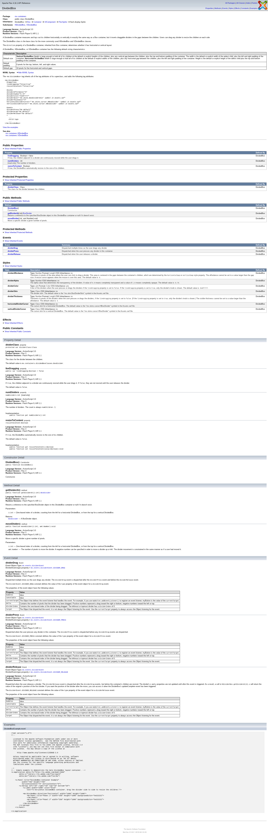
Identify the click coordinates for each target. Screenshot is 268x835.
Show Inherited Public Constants (17, 331)
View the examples (10, 127)
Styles (231, 8)
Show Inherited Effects (13, 323)
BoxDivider (27, 213)
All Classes (240, 3)
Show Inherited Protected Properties (19, 180)
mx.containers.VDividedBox (17, 135)
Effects (237, 8)
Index (248, 3)
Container (37, 22)
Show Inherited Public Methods (17, 201)
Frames (254, 3)
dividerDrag (13, 248)
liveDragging (13, 156)
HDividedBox (20, 25)
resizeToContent (15, 166)
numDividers (13, 161)
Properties (209, 8)
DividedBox (13, 208)
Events (225, 8)
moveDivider (13, 218)
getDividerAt (13, 213)
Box (28, 22)
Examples (253, 8)
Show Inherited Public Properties (17, 149)
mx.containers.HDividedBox (17, 133)
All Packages (230, 3)
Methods (218, 8)
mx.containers (20, 16)
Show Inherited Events (13, 241)
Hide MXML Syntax (26, 72)
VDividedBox (31, 25)
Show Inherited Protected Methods (18, 232)
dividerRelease (14, 254)
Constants (245, 8)
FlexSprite (63, 22)
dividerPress (13, 251)
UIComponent (50, 22)
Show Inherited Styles (13, 266)
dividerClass (13, 187)
